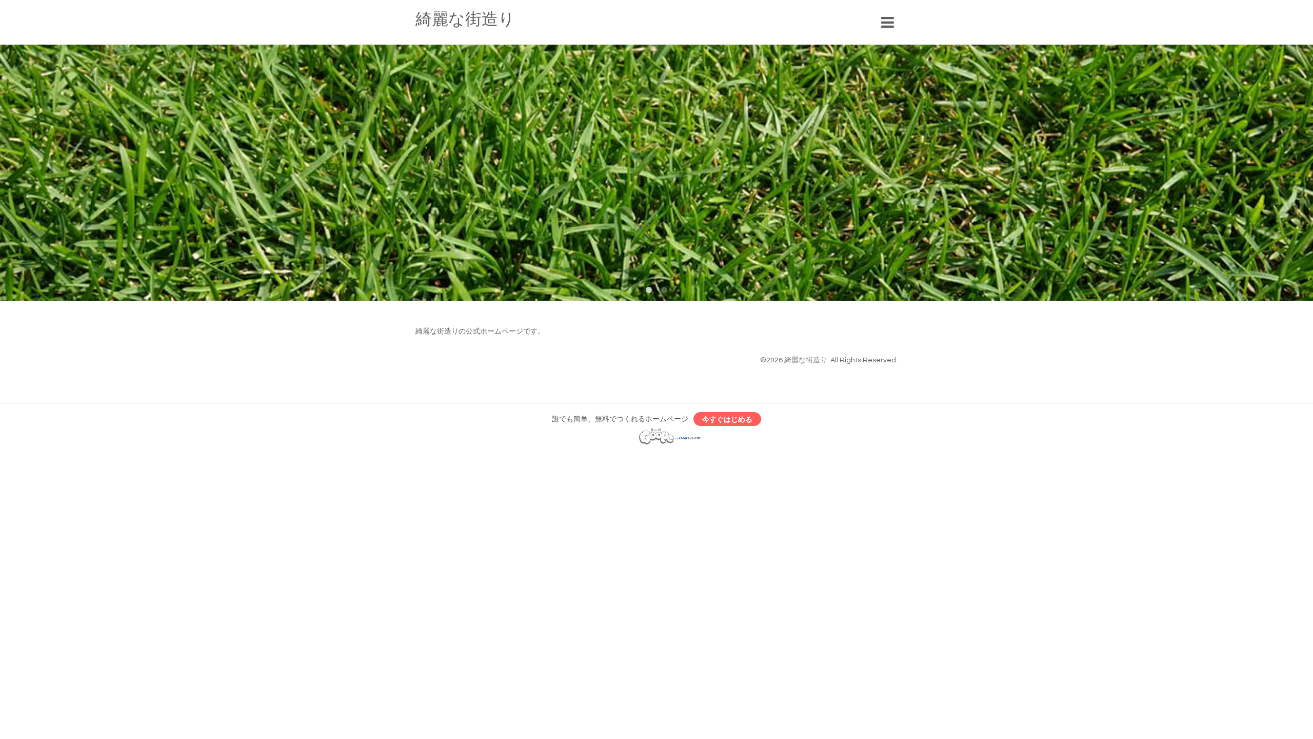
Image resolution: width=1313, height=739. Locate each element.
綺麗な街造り (465, 19)
